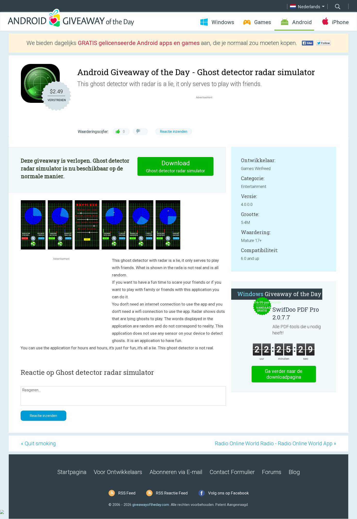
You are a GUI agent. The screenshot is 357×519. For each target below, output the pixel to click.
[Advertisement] (206, 111)
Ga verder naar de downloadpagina (283, 374)
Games (262, 22)
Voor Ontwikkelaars (118, 472)
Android (302, 22)
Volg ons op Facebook (228, 493)
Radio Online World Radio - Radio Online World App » (275, 443)
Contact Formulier (232, 472)
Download (175, 166)
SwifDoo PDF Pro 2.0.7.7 (295, 313)
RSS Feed (127, 493)
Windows (223, 22)
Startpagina (71, 472)
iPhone (340, 22)
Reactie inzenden (173, 131)
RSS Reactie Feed (172, 493)
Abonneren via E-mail (176, 472)
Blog (294, 472)
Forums (271, 472)
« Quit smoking (38, 443)
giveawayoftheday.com (150, 504)
